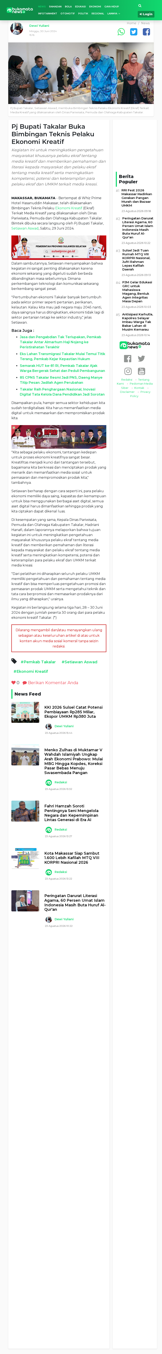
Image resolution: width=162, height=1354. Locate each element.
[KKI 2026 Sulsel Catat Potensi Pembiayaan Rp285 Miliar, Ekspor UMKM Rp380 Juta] (25, 712)
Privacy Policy (140, 394)
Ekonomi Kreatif (68, 208)
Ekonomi (95, 6)
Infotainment (47, 13)
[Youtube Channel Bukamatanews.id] (141, 371)
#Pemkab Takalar (38, 662)
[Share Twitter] (133, 32)
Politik (83, 13)
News (42, 6)
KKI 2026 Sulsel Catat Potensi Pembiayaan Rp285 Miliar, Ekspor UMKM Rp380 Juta (73, 712)
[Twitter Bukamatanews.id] (141, 358)
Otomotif (68, 13)
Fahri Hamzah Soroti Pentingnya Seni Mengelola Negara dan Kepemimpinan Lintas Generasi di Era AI (71, 813)
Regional (98, 13)
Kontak (139, 387)
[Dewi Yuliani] (48, 726)
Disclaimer (127, 391)
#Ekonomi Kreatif (31, 671)
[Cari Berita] (140, 6)
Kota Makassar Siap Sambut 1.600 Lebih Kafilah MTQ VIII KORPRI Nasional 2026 (71, 858)
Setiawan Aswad (25, 228)
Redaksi (61, 782)
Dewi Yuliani (39, 26)
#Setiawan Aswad (79, 662)
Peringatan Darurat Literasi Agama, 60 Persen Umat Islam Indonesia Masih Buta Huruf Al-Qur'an (75, 903)
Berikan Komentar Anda (52, 682)
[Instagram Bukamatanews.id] (128, 371)
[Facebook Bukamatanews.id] (127, 358)
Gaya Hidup (111, 6)
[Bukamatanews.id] (20, 10)
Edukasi (80, 6)
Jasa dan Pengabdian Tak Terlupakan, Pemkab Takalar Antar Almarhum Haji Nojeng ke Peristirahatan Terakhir (60, 342)
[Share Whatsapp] (121, 32)
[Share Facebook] (146, 32)
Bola (68, 6)
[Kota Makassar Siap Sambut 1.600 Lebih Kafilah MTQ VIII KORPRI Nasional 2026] (25, 858)
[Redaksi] (48, 783)
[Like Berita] (13, 682)
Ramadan (55, 6)
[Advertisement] (58, 1143)
